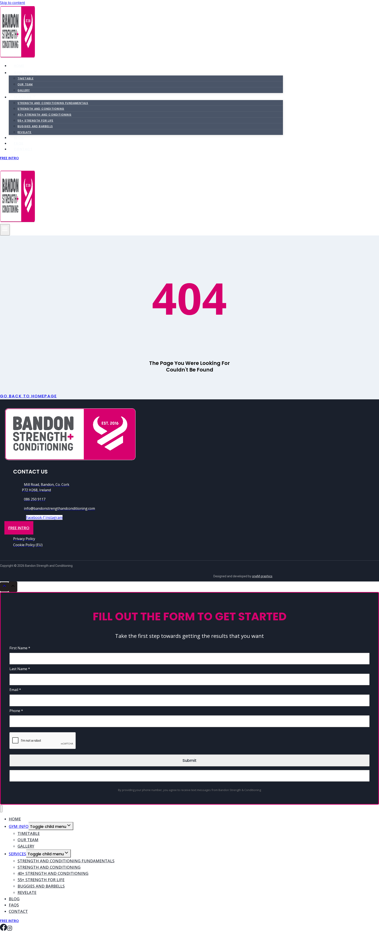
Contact (23, 149)
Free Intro (9, 158)
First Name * (19, 648)
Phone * (16, 710)
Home (19, 65)
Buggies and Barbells (35, 126)
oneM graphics (262, 576)
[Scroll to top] (4, 586)
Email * (15, 689)
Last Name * (19, 668)
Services (17, 853)
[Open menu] (5, 229)
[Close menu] (1, 808)
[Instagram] (9, 166)
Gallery (24, 90)
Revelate (27, 892)
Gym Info (19, 826)
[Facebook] (3, 166)
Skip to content (12, 2)
